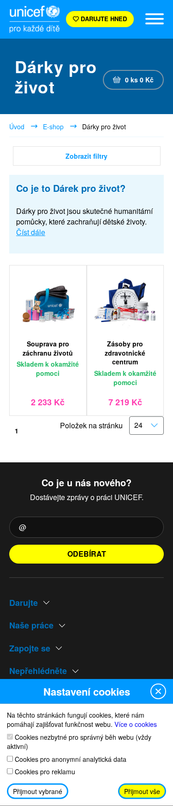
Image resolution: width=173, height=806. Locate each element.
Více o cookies (135, 724)
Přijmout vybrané (37, 791)
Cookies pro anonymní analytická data (69, 758)
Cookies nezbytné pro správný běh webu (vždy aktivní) (79, 741)
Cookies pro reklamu (44, 771)
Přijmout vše (142, 791)
